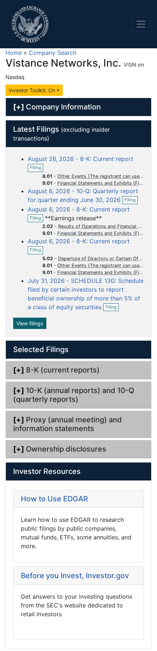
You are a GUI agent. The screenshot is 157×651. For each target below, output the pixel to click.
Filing (36, 168)
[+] (18, 106)
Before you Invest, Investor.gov (75, 575)
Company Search (52, 52)
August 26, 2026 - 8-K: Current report (80, 158)
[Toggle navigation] (141, 24)
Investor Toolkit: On (32, 90)
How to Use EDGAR (54, 498)
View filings (29, 323)
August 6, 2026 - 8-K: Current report (79, 209)
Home (13, 52)
